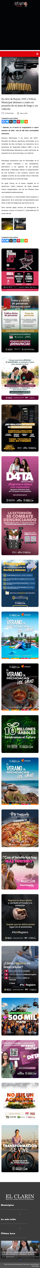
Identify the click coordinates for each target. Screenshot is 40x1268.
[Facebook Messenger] (7, 121)
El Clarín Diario (9, 113)
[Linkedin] (14, 121)
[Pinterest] (18, 121)
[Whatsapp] (22, 121)
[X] (11, 121)
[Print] (26, 121)
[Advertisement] (20, 29)
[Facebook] (3, 121)
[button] (37, 54)
